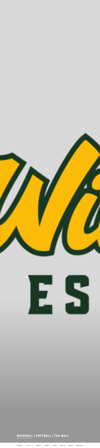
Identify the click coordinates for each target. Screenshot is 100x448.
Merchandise (79, 445)
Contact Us (62, 445)
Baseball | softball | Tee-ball (43, 435)
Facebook (70, 445)
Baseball (38, 445)
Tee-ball (54, 445)
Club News (19, 445)
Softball (46, 445)
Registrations (29, 445)
